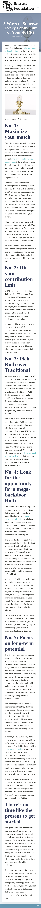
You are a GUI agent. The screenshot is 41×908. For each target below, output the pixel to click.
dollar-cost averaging (14, 749)
